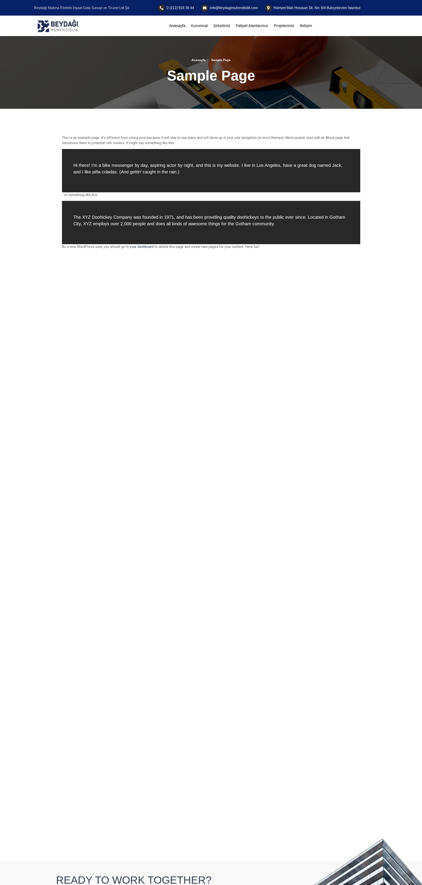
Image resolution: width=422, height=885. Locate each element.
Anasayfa (198, 60)
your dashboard (142, 247)
